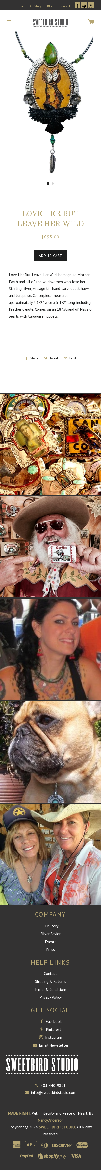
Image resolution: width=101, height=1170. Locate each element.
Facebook (53, 1021)
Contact (64, 6)
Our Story (35, 6)
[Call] (38, 1085)
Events (50, 941)
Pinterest (53, 1029)
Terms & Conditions (50, 989)
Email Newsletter (53, 1045)
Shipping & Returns (50, 981)
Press (50, 949)
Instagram (53, 1037)
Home (19, 6)
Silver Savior (50, 933)
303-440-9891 (53, 1085)
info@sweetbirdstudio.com (53, 1092)
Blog (50, 6)
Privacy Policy (50, 997)
